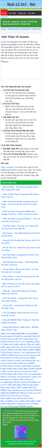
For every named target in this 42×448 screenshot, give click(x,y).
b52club (3, 395)
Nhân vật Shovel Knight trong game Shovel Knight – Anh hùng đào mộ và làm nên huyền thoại (19, 204)
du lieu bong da (30, 355)
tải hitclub (25, 357)
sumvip (16, 352)
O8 (16, 338)
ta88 (30, 387)
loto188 (3, 365)
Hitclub (9, 357)
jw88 (32, 349)
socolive (28, 333)
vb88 (13, 387)
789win (25, 349)
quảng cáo (15, 21)
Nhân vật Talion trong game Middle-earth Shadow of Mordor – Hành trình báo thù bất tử (19, 212)
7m (1, 344)
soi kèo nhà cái (13, 371)
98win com (36, 382)
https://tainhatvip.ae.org (17, 390)
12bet (3, 371)
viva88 (15, 379)
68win (7, 344)
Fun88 (17, 336)
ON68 (32, 357)
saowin (10, 336)
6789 (24, 384)
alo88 (9, 374)
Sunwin (4, 41)
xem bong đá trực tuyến (27, 376)
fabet (15, 368)
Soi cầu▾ (31, 13)
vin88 (21, 379)
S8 (34, 387)
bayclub (24, 382)
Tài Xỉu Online (6, 352)
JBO (15, 374)
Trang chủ (6, 21)
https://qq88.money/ (8, 398)
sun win (37, 392)
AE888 (3, 390)
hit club (23, 336)
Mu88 (17, 333)
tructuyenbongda (34, 374)
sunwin (3, 360)
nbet (35, 371)
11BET (19, 387)
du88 (32, 401)
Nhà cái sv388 (34, 344)
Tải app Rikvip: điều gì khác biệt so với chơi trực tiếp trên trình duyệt (19, 270)
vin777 (4, 384)
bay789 (18, 349)
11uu (23, 352)
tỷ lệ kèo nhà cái (7, 338)
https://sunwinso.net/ (9, 167)
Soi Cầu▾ (12, 13)
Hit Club (16, 357)
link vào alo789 (6, 406)
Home (4, 13)
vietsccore (18, 355)
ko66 (29, 336)
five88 (3, 368)
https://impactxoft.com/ (21, 403)
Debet (29, 365)
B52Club (15, 392)
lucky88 (36, 365)
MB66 (35, 333)
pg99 (22, 401)
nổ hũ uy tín (20, 341)
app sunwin (11, 347)
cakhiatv (23, 344)
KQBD (37, 349)
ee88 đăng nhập (32, 341)
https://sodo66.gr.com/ (9, 401)
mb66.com (4, 333)
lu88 (21, 368)
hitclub (11, 365)
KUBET (32, 363)
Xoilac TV (22, 374)
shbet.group (31, 352)
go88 (2, 392)
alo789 (3, 374)
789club (10, 349)
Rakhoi (3, 376)
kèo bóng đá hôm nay (31, 360)
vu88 (23, 365)
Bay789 (36, 336)
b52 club (34, 338)
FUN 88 (3, 17)
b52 (10, 384)
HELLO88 (17, 384)
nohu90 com (22, 363)
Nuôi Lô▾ (22, 13)
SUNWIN (23, 406)
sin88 (2, 347)
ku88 (7, 387)
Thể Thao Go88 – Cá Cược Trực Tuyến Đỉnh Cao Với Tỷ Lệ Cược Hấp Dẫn (19, 227)
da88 (25, 368)
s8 (12, 344)
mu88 (12, 333)
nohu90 (26, 338)
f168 (10, 363)
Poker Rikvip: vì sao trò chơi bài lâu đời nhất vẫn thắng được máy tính (20, 277)
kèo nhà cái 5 (22, 347)
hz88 (16, 344)
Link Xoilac (12, 376)
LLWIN (3, 355)
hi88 (22, 333)
